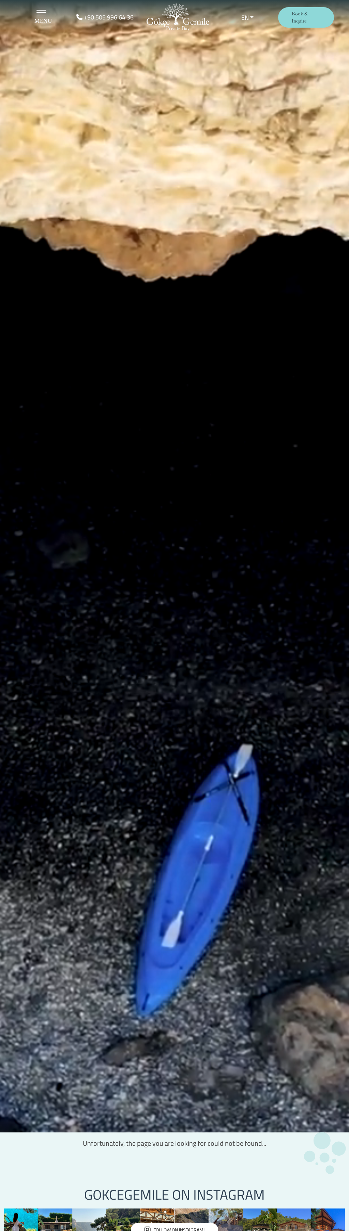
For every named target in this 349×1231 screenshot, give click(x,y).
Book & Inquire (300, 17)
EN (245, 17)
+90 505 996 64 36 (108, 17)
